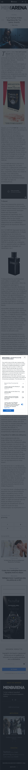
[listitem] (14, 384)
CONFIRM (8, 410)
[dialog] (14, 385)
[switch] (22, 387)
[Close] (25, 357)
